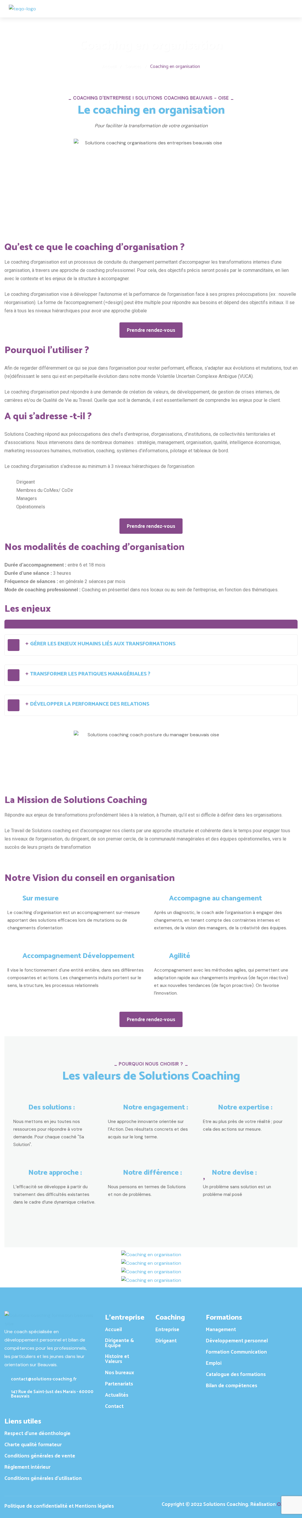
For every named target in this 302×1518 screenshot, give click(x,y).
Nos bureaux (119, 1372)
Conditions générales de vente (39, 1456)
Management (221, 1329)
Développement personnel (237, 1341)
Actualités (116, 1395)
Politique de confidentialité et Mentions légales (59, 1506)
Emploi (213, 1363)
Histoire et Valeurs (117, 1359)
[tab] (151, 624)
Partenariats (119, 1384)
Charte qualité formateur (33, 1444)
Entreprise (167, 1329)
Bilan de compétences (231, 1385)
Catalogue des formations (236, 1374)
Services (133, 67)
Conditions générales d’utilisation (43, 1478)
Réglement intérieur (27, 1467)
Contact (114, 1406)
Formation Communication (236, 1352)
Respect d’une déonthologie (37, 1433)
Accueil (109, 67)
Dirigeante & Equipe (119, 1343)
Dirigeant (166, 1341)
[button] (151, 645)
